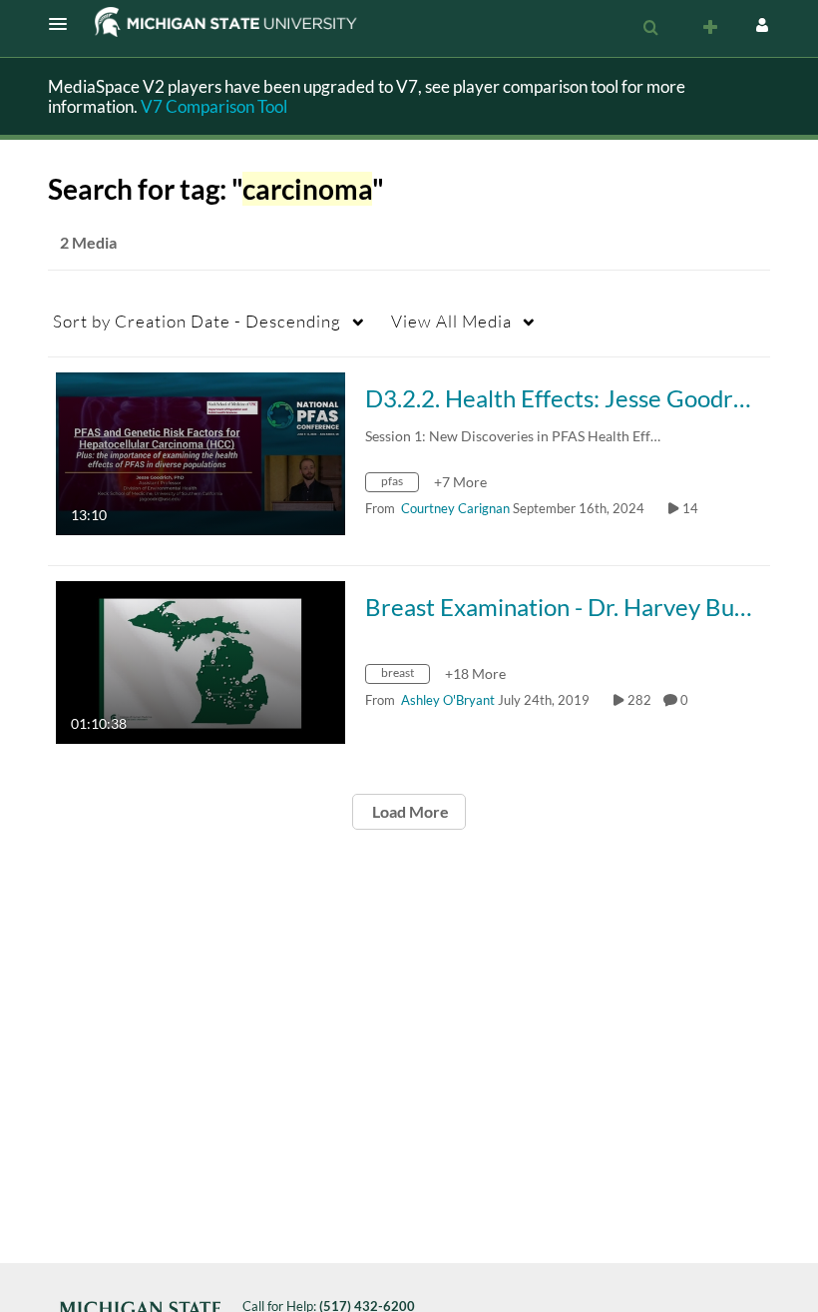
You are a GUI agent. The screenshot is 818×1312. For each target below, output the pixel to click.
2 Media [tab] (88, 242)
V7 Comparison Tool (214, 106)
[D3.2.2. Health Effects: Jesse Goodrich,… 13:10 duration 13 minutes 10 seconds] (200, 451)
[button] (64, 24)
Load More (409, 811)
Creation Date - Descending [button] (197, 321)
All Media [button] (451, 321)
